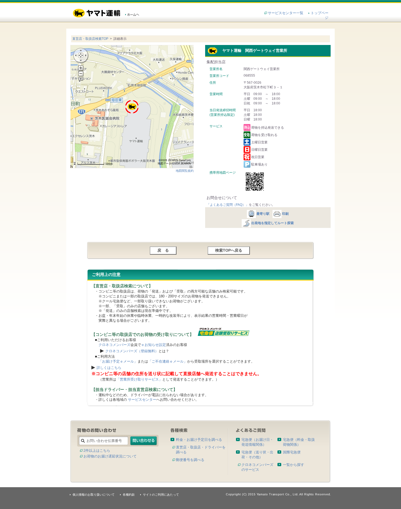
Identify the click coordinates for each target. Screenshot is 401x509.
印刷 (285, 214)
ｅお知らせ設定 (153, 345)
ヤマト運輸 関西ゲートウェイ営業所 (252, 50)
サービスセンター (142, 399)
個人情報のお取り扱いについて (94, 494)
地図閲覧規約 (185, 170)
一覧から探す (293, 465)
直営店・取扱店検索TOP (90, 39)
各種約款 (129, 494)
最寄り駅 (263, 214)
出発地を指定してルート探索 (272, 223)
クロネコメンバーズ (114, 345)
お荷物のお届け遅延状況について (110, 456)
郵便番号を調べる (190, 460)
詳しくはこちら (109, 368)
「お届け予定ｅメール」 (117, 361)
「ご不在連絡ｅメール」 (167, 361)
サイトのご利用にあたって (161, 494)
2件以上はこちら (96, 450)
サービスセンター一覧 (285, 13)
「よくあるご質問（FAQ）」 (228, 205)
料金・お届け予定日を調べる (199, 440)
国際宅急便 (292, 452)
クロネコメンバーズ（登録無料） (131, 351)
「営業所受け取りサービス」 (139, 379)
